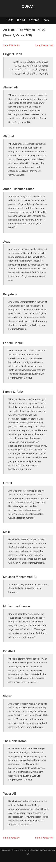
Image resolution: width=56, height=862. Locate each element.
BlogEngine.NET (47, 850)
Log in (46, 20)
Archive (21, 20)
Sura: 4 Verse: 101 (44, 45)
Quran (28, 6)
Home (10, 20)
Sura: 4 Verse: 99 (11, 45)
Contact (34, 20)
